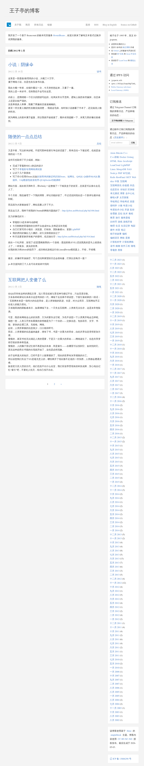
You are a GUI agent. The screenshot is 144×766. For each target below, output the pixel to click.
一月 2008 (114, 671)
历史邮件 (118, 137)
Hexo (120, 161)
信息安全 (114, 189)
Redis (112, 177)
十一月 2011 (116, 627)
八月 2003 (114, 715)
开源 (127, 209)
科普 (118, 229)
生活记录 (125, 225)
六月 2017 (114, 384)
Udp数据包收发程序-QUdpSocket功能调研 (39, 179)
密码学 (113, 205)
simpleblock (116, 734)
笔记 (123, 229)
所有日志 (38, 24)
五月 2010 (114, 663)
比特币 (113, 221)
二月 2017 (114, 388)
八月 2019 (114, 328)
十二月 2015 (116, 437)
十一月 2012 (116, 582)
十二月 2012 (116, 578)
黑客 (120, 249)
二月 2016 (114, 433)
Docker (123, 156)
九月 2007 (114, 679)
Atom (112, 152)
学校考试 (124, 201)
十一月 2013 (116, 538)
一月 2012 (114, 619)
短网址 (71, 176)
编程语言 (114, 237)
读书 (99, 71)
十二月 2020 (116, 296)
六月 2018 (114, 360)
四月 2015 (114, 469)
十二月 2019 (116, 316)
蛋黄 (127, 237)
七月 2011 (114, 643)
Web (134, 177)
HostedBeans (59, 35)
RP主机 (126, 173)
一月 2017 (114, 393)
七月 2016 (114, 417)
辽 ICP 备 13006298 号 (120, 758)
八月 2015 (114, 453)
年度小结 (127, 205)
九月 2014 (114, 497)
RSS (96, 24)
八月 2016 (114, 413)
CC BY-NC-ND (125, 738)
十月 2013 (114, 542)
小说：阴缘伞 (20, 64)
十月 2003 (114, 711)
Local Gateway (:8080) (120, 90)
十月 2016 (114, 405)
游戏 (120, 221)
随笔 (99, 286)
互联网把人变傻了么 (27, 279)
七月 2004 (114, 703)
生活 (118, 225)
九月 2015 (114, 449)
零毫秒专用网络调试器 (30, 169)
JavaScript (127, 161)
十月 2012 (114, 586)
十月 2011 (114, 631)
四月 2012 (114, 606)
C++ (125, 152)
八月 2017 (114, 380)
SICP (128, 177)
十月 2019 (114, 324)
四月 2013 (114, 566)
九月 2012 (114, 590)
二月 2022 (114, 279)
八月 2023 (114, 267)
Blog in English (110, 24)
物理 (112, 225)
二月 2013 (114, 574)
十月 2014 (114, 493)
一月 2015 (114, 481)
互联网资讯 (116, 185)
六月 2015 (114, 461)
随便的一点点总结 (25, 136)
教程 (131, 213)
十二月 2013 (116, 534)
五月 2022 (114, 275)
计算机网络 (128, 241)
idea (112, 181)
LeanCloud (123, 60)
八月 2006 (114, 687)
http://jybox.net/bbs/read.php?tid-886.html (80, 210)
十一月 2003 (116, 707)
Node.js (113, 173)
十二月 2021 (116, 283)
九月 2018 (114, 356)
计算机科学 (116, 241)
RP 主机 (120, 54)
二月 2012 (114, 614)
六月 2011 (114, 647)
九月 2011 (114, 635)
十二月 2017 (116, 368)
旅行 (118, 217)
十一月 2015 (116, 441)
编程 (124, 233)
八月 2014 (114, 501)
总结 (99, 143)
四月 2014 (114, 518)
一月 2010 (114, 667)
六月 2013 (114, 558)
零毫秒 (113, 249)
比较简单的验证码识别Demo (51, 176)
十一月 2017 (116, 372)
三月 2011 (114, 655)
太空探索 (124, 197)
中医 (117, 181)
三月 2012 (114, 611)
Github (116, 50)
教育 (112, 217)
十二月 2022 (116, 271)
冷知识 (123, 189)
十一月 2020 (116, 300)
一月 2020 (114, 312)
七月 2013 (114, 554)
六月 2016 (114, 421)
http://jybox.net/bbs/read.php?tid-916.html (76, 236)
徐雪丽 (113, 213)
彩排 (88, 24)
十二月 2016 (116, 396)
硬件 (112, 229)
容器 (132, 201)
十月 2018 (114, 352)
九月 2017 (114, 376)
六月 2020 (114, 304)
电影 (133, 225)
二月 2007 (114, 683)
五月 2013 (114, 562)
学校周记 (114, 201)
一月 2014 (114, 530)
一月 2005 (114, 695)
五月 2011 (114, 651)
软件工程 (125, 245)
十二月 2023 (116, 259)
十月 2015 (114, 445)
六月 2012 (114, 598)
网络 (122, 237)
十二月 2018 (116, 344)
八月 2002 (114, 719)
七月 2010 (114, 659)
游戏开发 (127, 221)
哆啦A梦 (114, 197)
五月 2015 (114, 465)
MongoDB (121, 169)
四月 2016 (114, 429)
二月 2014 (114, 526)
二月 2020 (114, 308)
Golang (130, 156)
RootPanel (120, 177)
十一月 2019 (116, 320)
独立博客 (126, 47)
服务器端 (125, 217)
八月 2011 (114, 639)
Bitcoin (119, 152)
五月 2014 (114, 514)
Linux (113, 169)
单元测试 (114, 193)
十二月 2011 (116, 623)
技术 (125, 213)
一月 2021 (114, 292)
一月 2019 (114, 340)
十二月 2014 (116, 485)
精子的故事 (116, 233)
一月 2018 (114, 364)
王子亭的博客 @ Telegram (122, 120)
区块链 (131, 189)
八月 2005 (114, 691)
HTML (113, 161)
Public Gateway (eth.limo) (121, 87)
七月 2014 (114, 506)
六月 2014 (114, 510)
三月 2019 (114, 336)
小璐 (120, 205)
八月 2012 (114, 594)
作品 (132, 185)
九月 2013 (114, 546)
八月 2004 (114, 699)
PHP (120, 173)
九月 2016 (114, 409)
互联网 (123, 181)
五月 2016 (114, 425)
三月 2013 (114, 570)
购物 (118, 245)
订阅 (133, 143)
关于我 (17, 24)
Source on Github (129, 24)
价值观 (125, 185)
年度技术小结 (117, 209)
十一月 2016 (116, 401)
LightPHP (75, 229)
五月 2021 (114, 288)
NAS (129, 169)
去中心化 (129, 193)
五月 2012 (114, 602)
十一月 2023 (116, 263)
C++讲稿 (114, 156)
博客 (122, 193)
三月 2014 (114, 522)
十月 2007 (114, 675)
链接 (49, 24)
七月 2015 (114, 457)
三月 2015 (114, 473)
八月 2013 (114, 550)
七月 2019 (114, 332)
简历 (27, 24)
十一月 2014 (116, 489)
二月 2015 (114, 477)
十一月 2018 (116, 348)
